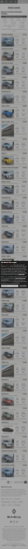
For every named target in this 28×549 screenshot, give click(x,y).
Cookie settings (23, 285)
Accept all (10, 285)
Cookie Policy (21, 274)
